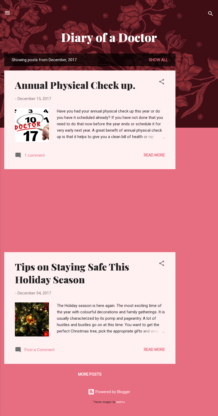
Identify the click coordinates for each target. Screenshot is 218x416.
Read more (154, 155)
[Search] (210, 14)
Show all (158, 59)
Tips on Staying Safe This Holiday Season (72, 273)
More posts (90, 374)
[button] (161, 82)
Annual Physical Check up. (75, 84)
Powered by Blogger (112, 391)
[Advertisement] (197, 133)
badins (120, 402)
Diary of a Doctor (109, 37)
